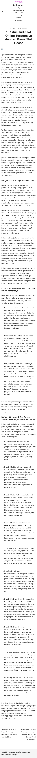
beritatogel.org (18, 6)
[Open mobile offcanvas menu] (34, 11)
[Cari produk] (2, 11)
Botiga (14, 755)
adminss (24, 28)
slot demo (20, 90)
